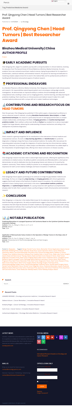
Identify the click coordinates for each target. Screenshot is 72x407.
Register (39, 391)
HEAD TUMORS (13, 109)
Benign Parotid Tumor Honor (31, 249)
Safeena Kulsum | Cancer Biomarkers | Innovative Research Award (23, 300)
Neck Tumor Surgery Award (27, 263)
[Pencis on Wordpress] (66, 337)
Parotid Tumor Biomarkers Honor (12, 266)
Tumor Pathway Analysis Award (48, 269)
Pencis (6, 2)
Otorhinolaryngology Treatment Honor (37, 264)
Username (44, 367)
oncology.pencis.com (7, 344)
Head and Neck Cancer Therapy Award (19, 256)
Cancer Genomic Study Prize (28, 251)
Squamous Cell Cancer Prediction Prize (50, 268)
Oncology (25, 22)
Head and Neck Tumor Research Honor (44, 256)
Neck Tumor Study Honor (10, 263)
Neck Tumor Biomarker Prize (21, 261)
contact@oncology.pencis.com (11, 369)
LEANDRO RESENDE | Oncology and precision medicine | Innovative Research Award (29, 296)
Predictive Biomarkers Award (53, 266)
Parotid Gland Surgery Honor (59, 264)
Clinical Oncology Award (45, 252)
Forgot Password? (42, 393)
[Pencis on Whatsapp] (43, 342)
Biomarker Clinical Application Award (52, 249)
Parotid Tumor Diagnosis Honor (33, 266)
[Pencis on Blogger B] (48, 337)
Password (43, 374)
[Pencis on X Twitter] (43, 337)
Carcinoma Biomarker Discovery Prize (26, 252)
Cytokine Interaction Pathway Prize (22, 254)
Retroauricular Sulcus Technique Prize (25, 268)
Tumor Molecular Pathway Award (27, 269)
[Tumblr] (57, 337)
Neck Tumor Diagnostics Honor (40, 261)
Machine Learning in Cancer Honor (46, 259)
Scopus (4, 57)
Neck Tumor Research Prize (59, 261)
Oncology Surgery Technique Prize (47, 263)
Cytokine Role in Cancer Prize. (43, 254)
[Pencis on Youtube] (52, 337)
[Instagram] (61, 337)
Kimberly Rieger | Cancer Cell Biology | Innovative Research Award (23, 305)
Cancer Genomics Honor (45, 251)
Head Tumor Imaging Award (29, 257)
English (55, 1)
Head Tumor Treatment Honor (47, 257)
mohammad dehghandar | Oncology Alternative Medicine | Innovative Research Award (29, 313)
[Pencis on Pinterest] (39, 342)
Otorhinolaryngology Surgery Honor (13, 264)
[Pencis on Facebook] (39, 337)
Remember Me (43, 381)
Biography (12, 249)
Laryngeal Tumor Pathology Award (24, 259)
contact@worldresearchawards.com (13, 375)
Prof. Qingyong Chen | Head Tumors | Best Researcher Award (34, 16)
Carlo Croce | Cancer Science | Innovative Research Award (20, 309)
